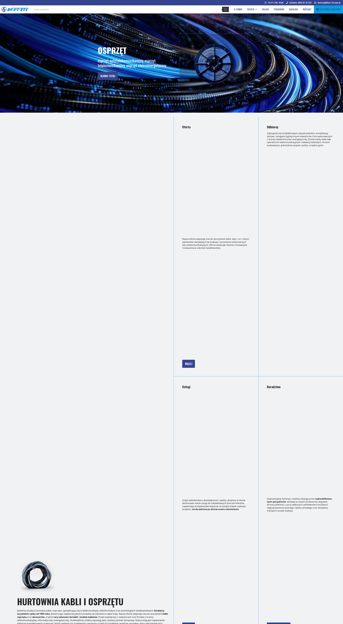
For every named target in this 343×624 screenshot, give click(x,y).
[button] (274, 3)
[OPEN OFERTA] (256, 9)
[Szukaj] (225, 9)
